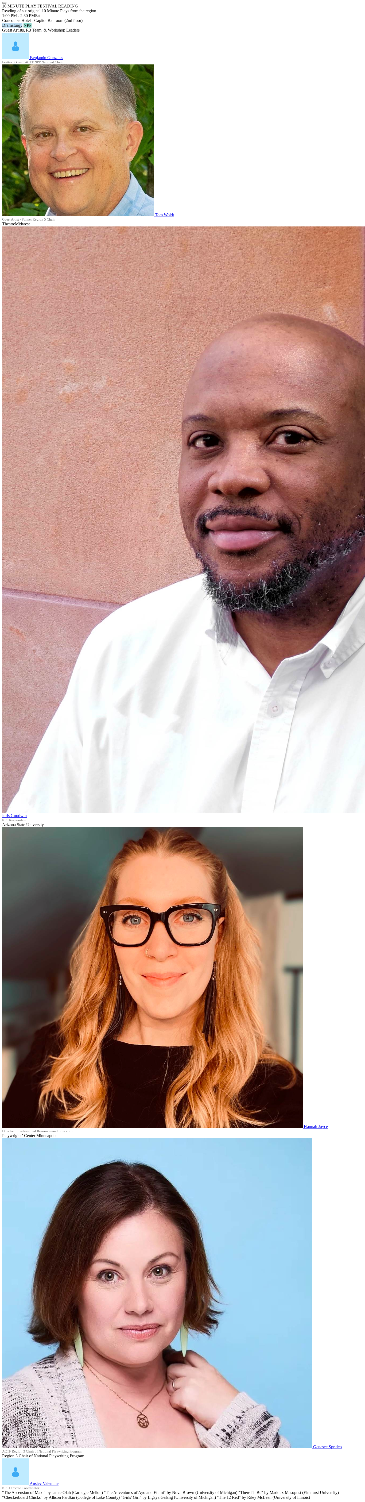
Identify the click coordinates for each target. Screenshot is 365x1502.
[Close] (4, 3)
